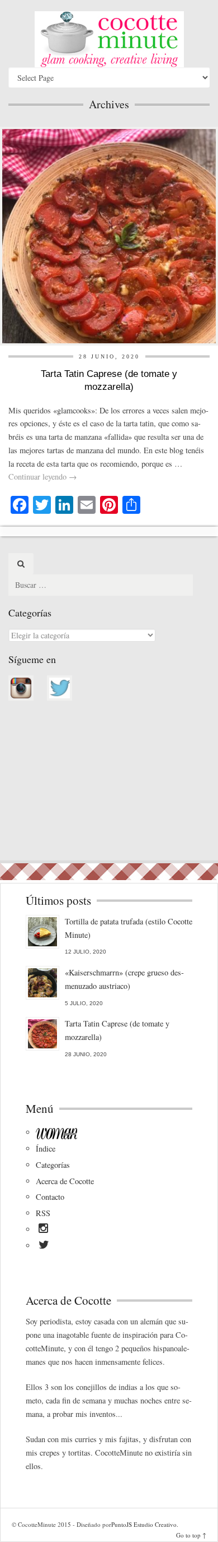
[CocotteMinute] (109, 39)
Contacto (50, 1196)
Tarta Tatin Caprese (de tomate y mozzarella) (117, 1030)
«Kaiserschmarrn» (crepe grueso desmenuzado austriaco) (124, 979)
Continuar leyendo (42, 476)
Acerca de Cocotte (65, 1181)
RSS (43, 1213)
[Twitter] (44, 1246)
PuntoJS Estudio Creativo (144, 1524)
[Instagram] (43, 1230)
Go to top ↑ (191, 1535)
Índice (45, 1148)
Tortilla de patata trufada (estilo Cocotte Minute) (128, 928)
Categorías (53, 1164)
